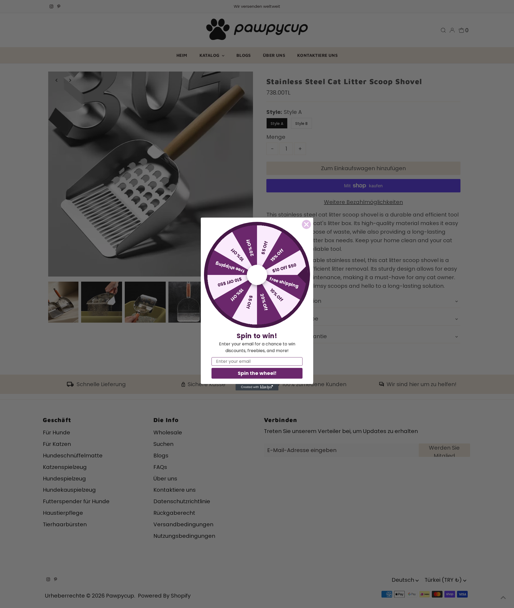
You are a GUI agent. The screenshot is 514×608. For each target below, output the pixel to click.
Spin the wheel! (257, 373)
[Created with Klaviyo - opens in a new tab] (257, 387)
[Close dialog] (306, 224)
